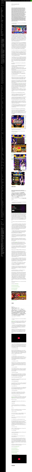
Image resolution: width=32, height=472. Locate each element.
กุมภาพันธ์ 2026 (2, 71)
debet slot (24, 9)
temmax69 (15, 16)
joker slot (1, 21)
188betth (1, 90)
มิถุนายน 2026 (2, 68)
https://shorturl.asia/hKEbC (14, 288)
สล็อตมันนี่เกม (2, 201)
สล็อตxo (2, 251)
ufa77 (22, 16)
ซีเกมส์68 (14, 17)
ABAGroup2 (20, 8)
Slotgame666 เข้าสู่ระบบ (23, 15)
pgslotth (15, 13)
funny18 (15, 10)
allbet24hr (22, 8)
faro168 (17, 283)
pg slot (1, 17)
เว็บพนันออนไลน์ (14, 20)
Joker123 (1, 118)
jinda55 (1, 8)
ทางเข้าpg (22, 17)
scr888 (1, 156)
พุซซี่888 (1, 188)
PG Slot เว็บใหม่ (19, 12)
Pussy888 (2, 147)
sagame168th (24, 14)
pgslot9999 (12, 13)
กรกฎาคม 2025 (2, 76)
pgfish (1, 136)
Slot (15, 15)
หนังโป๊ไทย (2, 15)
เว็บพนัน (12, 20)
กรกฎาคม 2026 (2, 67)
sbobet (1, 155)
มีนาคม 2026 (2, 70)
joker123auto (2, 119)
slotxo (1, 14)
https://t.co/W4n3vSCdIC (14, 289)
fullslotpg (12, 10)
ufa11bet (19, 16)
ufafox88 (1, 175)
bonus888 (12, 9)
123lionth (2, 87)
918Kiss (14, 8)
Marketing (2, 125)
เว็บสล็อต (16, 20)
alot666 (24, 8)
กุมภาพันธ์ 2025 (2, 80)
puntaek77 (2, 146)
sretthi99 (1, 164)
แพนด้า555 (2, 216)
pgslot (19, 83)
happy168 (17, 10)
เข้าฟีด (1, 223)
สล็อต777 (20, 190)
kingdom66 (17, 11)
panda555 (12, 12)
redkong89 (12, 14)
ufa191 (20, 16)
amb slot (1, 97)
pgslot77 (1, 140)
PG (1, 234)
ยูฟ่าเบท (1, 189)
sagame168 (21, 14)
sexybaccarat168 (13, 15)
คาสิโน (1, 178)
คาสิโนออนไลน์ (2, 179)
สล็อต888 (21, 190)
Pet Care (14, 12)
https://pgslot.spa (2, 16)
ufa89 (23, 16)
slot (1, 19)
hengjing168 (21, 10)
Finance (1, 109)
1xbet (1, 91)
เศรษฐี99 (24, 20)
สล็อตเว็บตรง (18, 19)
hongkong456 (23, 10)
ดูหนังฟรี (1, 31)
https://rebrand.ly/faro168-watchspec (15, 286)
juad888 (15, 11)
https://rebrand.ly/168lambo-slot (15, 449)
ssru (1, 166)
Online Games (2, 128)
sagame (19, 14)
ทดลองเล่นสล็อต (20, 17)
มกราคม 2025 (2, 81)
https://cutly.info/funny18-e (25, 141)
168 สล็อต (2, 88)
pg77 (24, 12)
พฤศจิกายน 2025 (2, 73)
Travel (17, 16)
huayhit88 (2, 115)
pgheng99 (2, 137)
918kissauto (16, 8)
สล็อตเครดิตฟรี (16, 19)
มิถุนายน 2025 (2, 77)
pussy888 (2, 27)
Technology (12, 16)
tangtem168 (2, 167)
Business (21, 9)
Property (19, 13)
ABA (1, 94)
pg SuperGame (22, 12)
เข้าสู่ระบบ (2, 222)
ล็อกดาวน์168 (13, 18)
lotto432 (23, 11)
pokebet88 (17, 13)
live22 (19, 11)
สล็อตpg (4, 250)
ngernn (1, 127)
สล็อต (17, 18)
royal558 (17, 14)
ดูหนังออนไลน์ (17, 17)
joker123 (1, 7)
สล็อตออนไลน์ (13, 19)
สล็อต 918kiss (19, 18)
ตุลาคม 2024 (2, 83)
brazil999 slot (15, 9)
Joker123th (12, 11)
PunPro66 (22, 13)
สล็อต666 (24, 18)
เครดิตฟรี (2, 255)
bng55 (1, 100)
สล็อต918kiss (2, 198)
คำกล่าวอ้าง (13, 21)
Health (18, 10)
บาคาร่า (24, 17)
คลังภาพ (12, 200)
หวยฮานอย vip (2, 207)
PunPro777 (24, 13)
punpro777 (2, 34)
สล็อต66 (1, 9)
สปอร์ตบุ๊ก (15, 18)
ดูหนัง (15, 17)
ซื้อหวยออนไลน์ (2, 35)
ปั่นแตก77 (2, 244)
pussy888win (2, 149)
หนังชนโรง (2, 24)
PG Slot (17, 12)
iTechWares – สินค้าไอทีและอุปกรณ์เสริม (6, 0)
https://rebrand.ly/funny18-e (25, 136)
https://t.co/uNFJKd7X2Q (12, 159)
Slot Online (17, 15)
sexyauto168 (2, 158)
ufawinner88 (2, 176)
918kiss (1, 23)
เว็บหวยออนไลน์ (18, 20)
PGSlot (2, 235)
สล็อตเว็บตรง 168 (20, 19)
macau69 (25, 11)
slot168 (19, 15)
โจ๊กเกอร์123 (2, 217)
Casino (22, 9)
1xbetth (12, 8)
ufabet (25, 16)
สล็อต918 (23, 190)
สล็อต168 (21, 18)
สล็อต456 (23, 18)
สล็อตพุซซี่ (2, 200)
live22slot (21, 11)
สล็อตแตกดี (23, 19)
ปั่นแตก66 (2, 33)
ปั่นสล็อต (12, 190)
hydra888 (2, 116)
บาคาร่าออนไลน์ (2, 185)
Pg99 (25, 12)
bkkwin (1, 99)
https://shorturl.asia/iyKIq (14, 452)
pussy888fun (2, 237)
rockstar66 (15, 14)
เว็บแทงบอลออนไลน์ (22, 20)
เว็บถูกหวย (2, 210)
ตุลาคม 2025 (2, 74)
